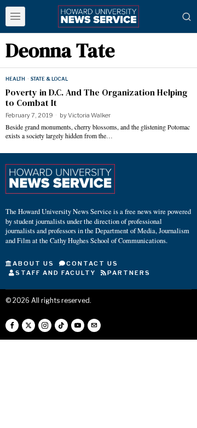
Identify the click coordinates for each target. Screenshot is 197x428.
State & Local (49, 79)
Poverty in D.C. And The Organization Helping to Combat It (96, 97)
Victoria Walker (89, 115)
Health (15, 79)
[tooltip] (12, 325)
